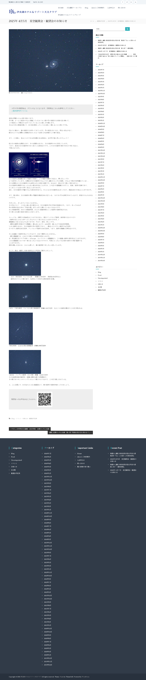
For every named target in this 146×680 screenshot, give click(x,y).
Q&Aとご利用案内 (97, 8)
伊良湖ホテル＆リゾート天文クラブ (31, 676)
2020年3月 (101, 248)
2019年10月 (101, 260)
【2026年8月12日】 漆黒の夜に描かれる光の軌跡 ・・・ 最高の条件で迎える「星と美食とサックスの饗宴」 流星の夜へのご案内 (117, 56)
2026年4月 (101, 78)
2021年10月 (101, 201)
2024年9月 (101, 129)
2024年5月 (101, 141)
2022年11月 (101, 177)
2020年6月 (101, 242)
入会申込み (111, 8)
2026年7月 (101, 69)
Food (99, 275)
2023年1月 (101, 174)
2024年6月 (101, 138)
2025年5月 (101, 108)
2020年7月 (101, 239)
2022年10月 (101, 180)
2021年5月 (101, 216)
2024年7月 (101, 135)
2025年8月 (101, 99)
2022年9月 (101, 183)
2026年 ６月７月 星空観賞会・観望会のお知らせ (112, 51)
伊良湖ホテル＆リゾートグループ (69, 15)
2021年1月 (101, 224)
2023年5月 (101, 168)
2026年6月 (101, 72)
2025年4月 (101, 111)
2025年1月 (101, 120)
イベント (18, 418)
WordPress (85, 676)
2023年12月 (101, 150)
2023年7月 (101, 162)
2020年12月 (101, 227)
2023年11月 (101, 153)
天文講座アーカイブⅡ (74, 8)
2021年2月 (101, 222)
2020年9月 (101, 233)
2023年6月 (101, 165)
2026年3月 (101, 81)
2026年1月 (101, 87)
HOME (60, 8)
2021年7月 (101, 210)
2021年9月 (101, 204)
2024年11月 (101, 123)
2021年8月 (101, 207)
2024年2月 (101, 147)
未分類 (100, 287)
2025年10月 (101, 93)
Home (79, 453)
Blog (86, 8)
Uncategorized (102, 278)
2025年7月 (101, 102)
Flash (61, 676)
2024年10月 (101, 126)
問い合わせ (121, 8)
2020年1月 (101, 251)
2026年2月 (101, 84)
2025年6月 (101, 105)
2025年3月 (101, 114)
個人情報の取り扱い (84, 467)
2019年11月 (101, 257)
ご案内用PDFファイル (19, 111)
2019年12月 (101, 254)
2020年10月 (101, 230)
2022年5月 (101, 192)
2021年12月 (101, 198)
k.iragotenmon (27, 92)
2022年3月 (101, 195)
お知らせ (25, 418)
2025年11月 (101, 90)
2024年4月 (101, 144)
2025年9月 (101, 96)
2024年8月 (101, 132)
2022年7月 (101, 186)
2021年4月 (101, 219)
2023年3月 (101, 171)
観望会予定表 (101, 21)
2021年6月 (101, 213)
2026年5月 (101, 75)
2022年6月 (101, 189)
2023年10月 (101, 156)
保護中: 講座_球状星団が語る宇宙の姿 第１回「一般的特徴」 (116, 48)
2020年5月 (101, 245)
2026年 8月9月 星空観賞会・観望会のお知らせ (112, 45)
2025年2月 (101, 117)
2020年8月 (101, 236)
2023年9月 (101, 159)
